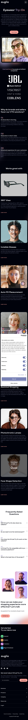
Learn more (4, 212)
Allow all (14, 379)
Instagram (4, 668)
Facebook (1, 668)
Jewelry (6, 640)
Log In (2, 705)
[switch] (25, 361)
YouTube (7, 668)
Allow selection (14, 383)
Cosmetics (6, 644)
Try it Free (14, 32)
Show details (21, 374)
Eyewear (6, 636)
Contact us (5, 615)
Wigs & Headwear (8, 647)
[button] (14, 523)
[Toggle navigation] (25, 2)
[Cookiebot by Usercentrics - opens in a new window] (21, 335)
